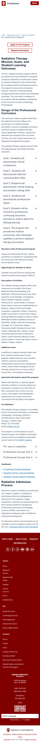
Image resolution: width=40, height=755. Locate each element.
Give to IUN (21, 539)
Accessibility (7, 734)
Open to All (27, 734)
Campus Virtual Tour (10, 652)
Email (5, 648)
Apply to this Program (20, 45)
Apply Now (7, 539)
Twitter (8, 549)
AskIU (20, 703)
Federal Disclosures (10, 624)
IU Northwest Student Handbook (17, 469)
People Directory (9, 611)
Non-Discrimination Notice (12, 660)
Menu (34, 3)
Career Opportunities (10, 628)
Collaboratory (8, 600)
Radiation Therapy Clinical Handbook (19, 473)
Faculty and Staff (9, 656)
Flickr (32, 549)
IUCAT (5, 596)
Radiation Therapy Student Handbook (19, 477)
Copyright (7, 739)
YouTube (22, 549)
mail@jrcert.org (13, 426)
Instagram (18, 549)
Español (5, 585)
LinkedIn (27, 549)
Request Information (20, 50)
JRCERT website (25, 440)
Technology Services (10, 616)
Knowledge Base (9, 620)
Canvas (5, 643)
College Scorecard (17, 734)
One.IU (5, 639)
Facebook (13, 549)
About (5, 566)
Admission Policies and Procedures (23, 527)
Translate (26, 720)
